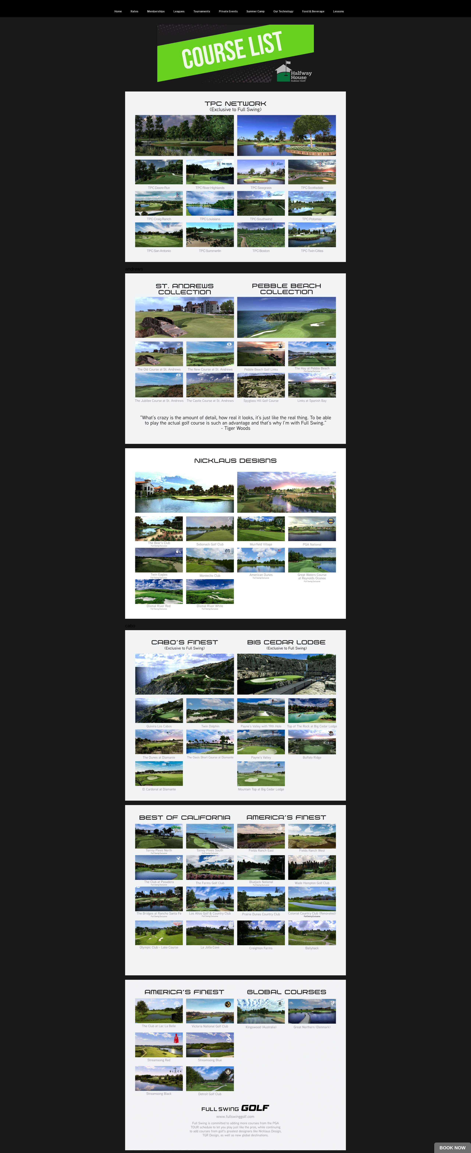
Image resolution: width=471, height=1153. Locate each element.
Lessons (338, 11)
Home (118, 11)
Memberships (156, 11)
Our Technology (283, 11)
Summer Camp (256, 11)
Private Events (228, 11)
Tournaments (201, 11)
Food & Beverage (313, 11)
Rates (134, 11)
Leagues (179, 11)
